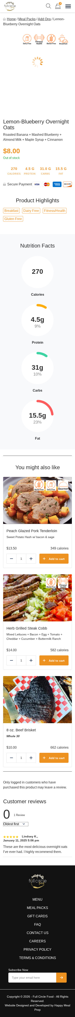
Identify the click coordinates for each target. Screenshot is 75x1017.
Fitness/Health (54, 210)
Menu (37, 899)
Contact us (38, 933)
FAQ (37, 924)
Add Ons (44, 19)
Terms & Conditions (37, 958)
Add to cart (57, 559)
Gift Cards (37, 916)
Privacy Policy (37, 949)
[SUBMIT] (61, 978)
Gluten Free (13, 219)
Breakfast (11, 210)
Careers (37, 941)
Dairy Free (31, 210)
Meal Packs (27, 19)
